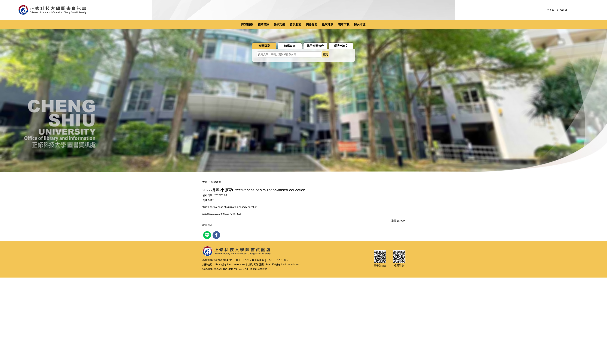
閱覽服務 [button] (247, 24)
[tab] (264, 46)
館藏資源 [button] (263, 24)
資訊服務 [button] (295, 24)
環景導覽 (399, 265)
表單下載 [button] (343, 24)
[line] (207, 235)
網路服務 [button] (311, 24)
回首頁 (550, 10)
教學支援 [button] (279, 24)
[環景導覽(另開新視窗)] (399, 256)
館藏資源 (216, 182)
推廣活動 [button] (327, 24)
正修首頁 (562, 10)
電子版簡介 (380, 265)
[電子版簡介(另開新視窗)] (380, 256)
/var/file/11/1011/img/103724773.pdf (222, 213)
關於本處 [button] (360, 24)
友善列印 (207, 225)
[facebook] (216, 235)
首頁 (204, 182)
